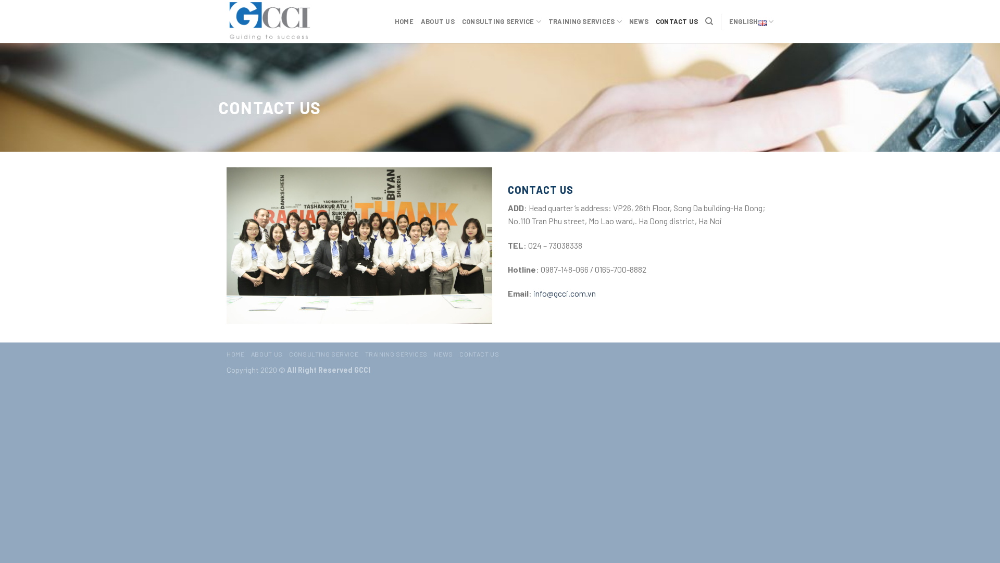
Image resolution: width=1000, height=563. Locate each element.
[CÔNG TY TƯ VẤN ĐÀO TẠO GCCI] (279, 21)
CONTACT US (677, 21)
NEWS (638, 21)
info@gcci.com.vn (564, 293)
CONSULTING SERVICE (498, 21)
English (743, 21)
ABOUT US (438, 21)
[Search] (709, 21)
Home (404, 21)
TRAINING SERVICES (581, 21)
